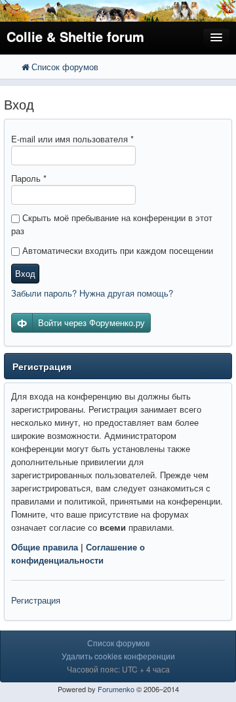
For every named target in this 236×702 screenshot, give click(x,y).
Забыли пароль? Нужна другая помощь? (92, 293)
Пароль (29, 178)
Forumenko (116, 689)
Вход (25, 273)
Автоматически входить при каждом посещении (116, 250)
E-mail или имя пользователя (72, 139)
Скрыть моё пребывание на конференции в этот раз (111, 224)
